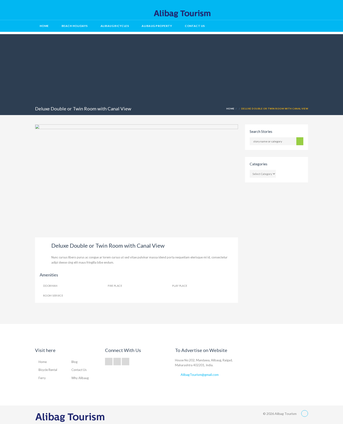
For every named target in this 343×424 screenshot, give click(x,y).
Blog (74, 362)
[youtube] (303, 10)
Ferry (42, 378)
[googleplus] (108, 361)
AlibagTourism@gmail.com (200, 375)
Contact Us (195, 26)
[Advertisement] (172, 67)
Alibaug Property (157, 26)
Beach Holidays (75, 26)
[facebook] (295, 10)
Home (44, 26)
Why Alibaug (80, 378)
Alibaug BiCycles (115, 26)
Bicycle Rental (47, 370)
